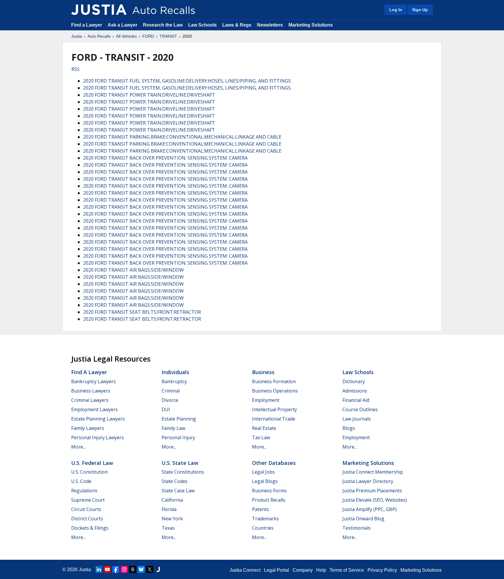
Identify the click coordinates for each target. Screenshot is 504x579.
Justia (76, 36)
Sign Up (420, 9)
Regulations (84, 490)
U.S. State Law (180, 462)
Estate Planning (179, 419)
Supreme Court (88, 500)
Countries (263, 528)
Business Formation (274, 381)
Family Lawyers (87, 428)
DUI (166, 409)
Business (263, 372)
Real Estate (264, 428)
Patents (260, 509)
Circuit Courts (86, 509)
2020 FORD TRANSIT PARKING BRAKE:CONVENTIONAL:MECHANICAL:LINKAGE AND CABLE (182, 137)
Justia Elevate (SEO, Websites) (374, 500)
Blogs (348, 428)
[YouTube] (107, 569)
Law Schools (202, 24)
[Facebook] (115, 569)
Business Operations (275, 391)
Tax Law (261, 437)
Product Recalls (268, 500)
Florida (169, 509)
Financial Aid (355, 400)
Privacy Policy (382, 570)
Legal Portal (276, 570)
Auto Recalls (99, 36)
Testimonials (356, 528)
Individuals (175, 372)
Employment (265, 400)
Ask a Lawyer (123, 24)
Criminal (171, 391)
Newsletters (270, 24)
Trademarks (265, 518)
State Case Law (178, 490)
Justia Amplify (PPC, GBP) (369, 509)
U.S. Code (81, 481)
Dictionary (353, 381)
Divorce (170, 400)
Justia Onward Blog (363, 518)
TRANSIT (168, 36)
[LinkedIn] (98, 569)
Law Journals (356, 419)
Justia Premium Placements (372, 490)
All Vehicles (126, 36)
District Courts (87, 518)
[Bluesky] (141, 569)
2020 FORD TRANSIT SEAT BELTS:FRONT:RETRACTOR (142, 312)
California (172, 500)
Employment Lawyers (94, 409)
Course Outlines (360, 409)
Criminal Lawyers (89, 400)
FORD (148, 36)
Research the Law (163, 24)
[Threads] (132, 569)
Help (321, 570)
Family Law (173, 428)
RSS (75, 69)
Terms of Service (347, 570)
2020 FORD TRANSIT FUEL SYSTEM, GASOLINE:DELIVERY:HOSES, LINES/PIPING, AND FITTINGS (187, 81)
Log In (395, 9)
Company (303, 570)
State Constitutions (183, 472)
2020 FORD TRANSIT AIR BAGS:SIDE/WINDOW (133, 270)
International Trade (273, 419)
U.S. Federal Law (92, 462)
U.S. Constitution (89, 472)
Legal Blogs (265, 481)
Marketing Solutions (310, 24)
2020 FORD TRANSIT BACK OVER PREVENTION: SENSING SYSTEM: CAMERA (165, 158)
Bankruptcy (174, 381)
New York (172, 518)
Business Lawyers (90, 391)
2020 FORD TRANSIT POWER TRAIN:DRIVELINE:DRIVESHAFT (149, 95)
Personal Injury (178, 437)
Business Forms (269, 490)
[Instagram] (124, 569)
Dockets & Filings (89, 528)
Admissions (354, 391)
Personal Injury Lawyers (97, 437)
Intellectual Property (274, 409)
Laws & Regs (236, 24)
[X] (149, 569)
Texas (168, 528)
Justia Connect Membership (372, 472)
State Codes (175, 481)
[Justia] (99, 9)
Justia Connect (245, 570)
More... (78, 447)
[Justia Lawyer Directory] (158, 569)
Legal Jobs (263, 472)
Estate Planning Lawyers (98, 419)
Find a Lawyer (86, 24)
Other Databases (274, 462)
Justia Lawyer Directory (367, 481)
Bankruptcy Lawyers (93, 381)
